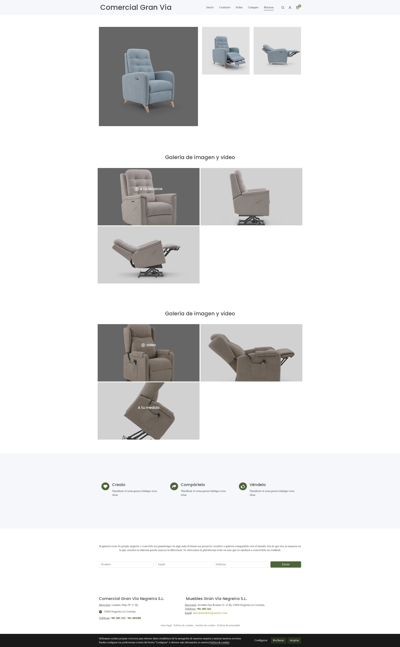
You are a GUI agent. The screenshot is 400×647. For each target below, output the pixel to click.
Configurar (261, 640)
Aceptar (294, 640)
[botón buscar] (283, 7)
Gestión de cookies (205, 625)
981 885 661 (204, 609)
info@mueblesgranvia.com (210, 613)
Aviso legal (166, 625)
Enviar (286, 564)
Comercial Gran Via (136, 7)
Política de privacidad (228, 625)
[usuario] (290, 7)
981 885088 (134, 618)
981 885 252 (118, 618)
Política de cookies (183, 625)
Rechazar (278, 640)
